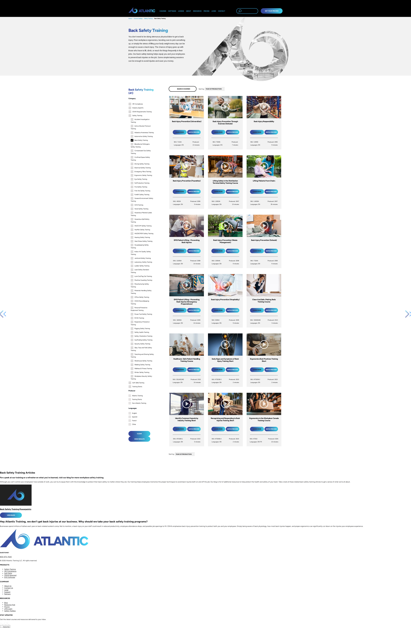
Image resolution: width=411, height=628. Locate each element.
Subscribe (6, 627)
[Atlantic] (141, 11)
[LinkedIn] (1, 624)
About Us (7, 586)
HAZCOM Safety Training (142, 226)
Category (132, 98)
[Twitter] (7, 624)
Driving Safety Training (141, 164)
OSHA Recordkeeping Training (140, 302)
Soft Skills (8, 573)
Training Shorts (137, 387)
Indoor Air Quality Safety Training (141, 253)
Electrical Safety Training (142, 168)
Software (172, 11)
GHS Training (138, 205)
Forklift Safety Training (141, 195)
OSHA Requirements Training (142, 112)
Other (134, 424)
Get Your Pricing (271, 11)
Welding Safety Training (142, 365)
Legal (6, 590)
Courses (162, 11)
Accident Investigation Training (140, 120)
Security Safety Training (142, 344)
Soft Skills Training (138, 383)
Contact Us (8, 588)
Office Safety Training (141, 297)
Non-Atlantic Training (139, 403)
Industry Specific (137, 108)
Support (7, 592)
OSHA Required (10, 575)
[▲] (225, 89)
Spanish (134, 417)
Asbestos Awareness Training (144, 132)
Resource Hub (9, 605)
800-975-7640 (6, 557)
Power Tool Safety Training (143, 314)
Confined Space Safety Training (140, 158)
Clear (139, 433)
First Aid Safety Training (142, 191)
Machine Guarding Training (143, 280)
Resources (197, 11)
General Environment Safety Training (142, 199)
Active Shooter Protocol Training (140, 127)
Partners (7, 594)
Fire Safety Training (140, 187)
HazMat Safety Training (142, 230)
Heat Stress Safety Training (143, 241)
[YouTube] (10, 624)
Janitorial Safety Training (142, 258)
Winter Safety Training (141, 372)
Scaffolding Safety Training (143, 340)
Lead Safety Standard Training (140, 271)
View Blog (11, 515)
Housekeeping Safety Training (140, 246)
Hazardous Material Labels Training (141, 214)
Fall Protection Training (141, 183)
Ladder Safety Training (141, 266)
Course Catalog (138, 18)
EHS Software (9, 577)
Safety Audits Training (141, 332)
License (181, 11)
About (188, 11)
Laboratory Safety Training (143, 262)
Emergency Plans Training (142, 172)
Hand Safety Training (141, 209)
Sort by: (202, 89)
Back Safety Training (159, 18)
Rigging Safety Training (142, 328)
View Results (139, 439)
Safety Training (148, 18)
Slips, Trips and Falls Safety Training (141, 349)
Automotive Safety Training (143, 136)
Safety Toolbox (10, 611)
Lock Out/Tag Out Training (143, 276)
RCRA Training (139, 318)
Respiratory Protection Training (140, 323)
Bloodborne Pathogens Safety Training (140, 145)
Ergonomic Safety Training (143, 175)
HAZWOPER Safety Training (143, 233)
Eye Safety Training (140, 179)
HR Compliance (137, 104)
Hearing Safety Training (142, 237)
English (134, 413)
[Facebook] (4, 624)
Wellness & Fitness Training (143, 368)
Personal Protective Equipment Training (139, 309)
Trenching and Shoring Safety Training (142, 355)
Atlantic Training (137, 396)
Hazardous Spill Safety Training (140, 220)
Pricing (7, 607)
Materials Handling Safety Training (141, 292)
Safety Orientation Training (143, 336)
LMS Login (8, 609)
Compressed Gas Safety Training (141, 152)
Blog (6, 603)
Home (130, 18)
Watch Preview (193, 132)
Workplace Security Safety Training (141, 377)
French (134, 421)
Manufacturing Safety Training (140, 285)
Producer (131, 391)
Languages (132, 408)
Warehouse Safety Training (143, 361)
